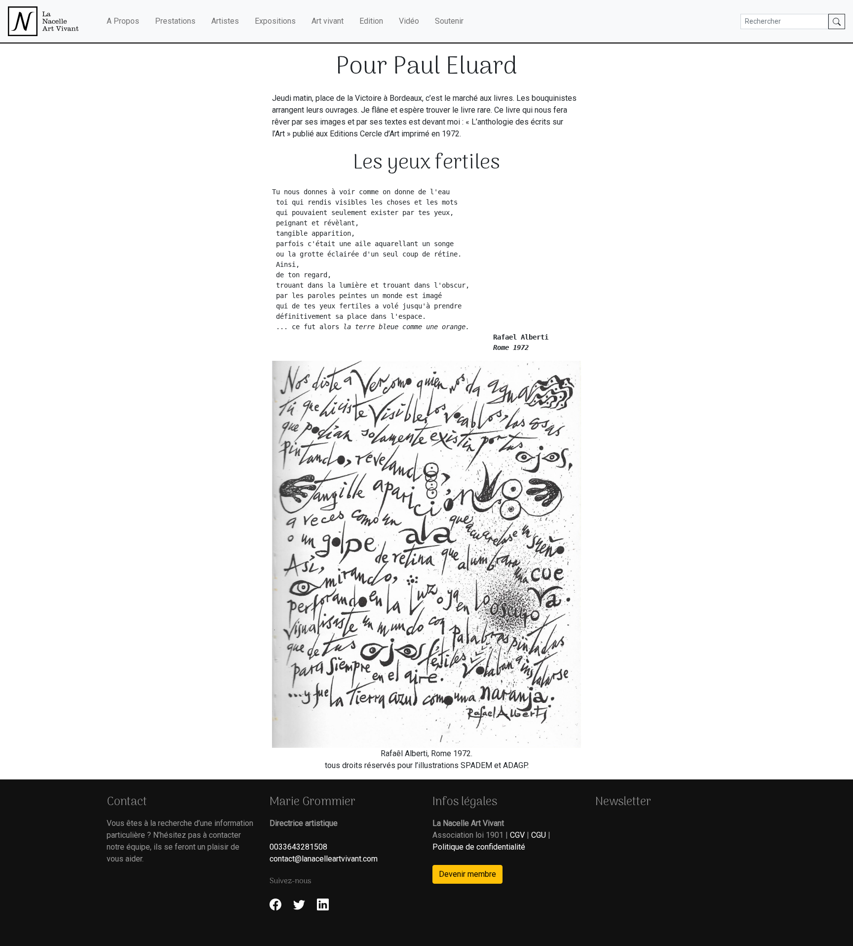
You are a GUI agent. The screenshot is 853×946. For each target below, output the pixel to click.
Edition (371, 21)
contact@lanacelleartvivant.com (324, 858)
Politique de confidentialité (478, 847)
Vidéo (409, 21)
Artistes (225, 21)
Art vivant (327, 21)
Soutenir (449, 21)
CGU (538, 835)
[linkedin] (323, 904)
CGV (517, 835)
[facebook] (275, 904)
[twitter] (299, 904)
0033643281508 (298, 847)
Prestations (175, 21)
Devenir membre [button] (467, 874)
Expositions (275, 21)
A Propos (123, 21)
